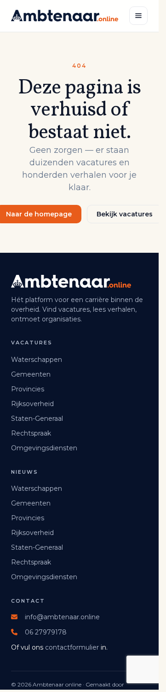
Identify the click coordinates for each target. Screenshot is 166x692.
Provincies (27, 389)
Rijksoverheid (32, 404)
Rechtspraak (31, 433)
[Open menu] (138, 15)
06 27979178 (46, 632)
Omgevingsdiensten (44, 448)
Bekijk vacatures (125, 214)
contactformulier (72, 647)
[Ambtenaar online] (64, 16)
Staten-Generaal (37, 418)
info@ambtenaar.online (62, 617)
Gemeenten (31, 374)
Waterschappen (36, 359)
